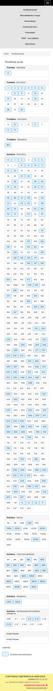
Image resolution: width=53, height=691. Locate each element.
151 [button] (28, 274)
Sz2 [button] (15, 508)
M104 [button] (25, 582)
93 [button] (21, 231)
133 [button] (8, 263)
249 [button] (23, 340)
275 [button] (21, 356)
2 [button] (15, 88)
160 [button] (8, 285)
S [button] (8, 73)
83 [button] (42, 220)
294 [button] (37, 361)
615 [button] (21, 388)
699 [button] (30, 432)
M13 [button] (22, 565)
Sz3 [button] (22, 508)
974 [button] (15, 497)
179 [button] (21, 296)
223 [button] (43, 323)
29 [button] (35, 182)
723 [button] (42, 443)
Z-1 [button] (16, 619)
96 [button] (35, 231)
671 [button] (44, 416)
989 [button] (36, 497)
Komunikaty (30, 21)
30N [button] (22, 523)
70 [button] (8, 214)
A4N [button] (9, 545)
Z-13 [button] (37, 619)
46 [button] (21, 110)
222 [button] (36, 323)
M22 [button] (37, 571)
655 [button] (30, 410)
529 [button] (22, 372)
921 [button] (8, 481)
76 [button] (8, 220)
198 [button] (21, 312)
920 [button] (42, 476)
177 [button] (8, 296)
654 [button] (23, 410)
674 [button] (22, 421)
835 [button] (22, 470)
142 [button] (15, 269)
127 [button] (8, 258)
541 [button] (43, 372)
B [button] (15, 125)
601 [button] (44, 378)
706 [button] (15, 437)
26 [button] (8, 104)
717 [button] (15, 443)
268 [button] (15, 350)
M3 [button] (28, 560)
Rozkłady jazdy (30, 10)
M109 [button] (25, 587)
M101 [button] (40, 576)
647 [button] (8, 410)
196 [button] (8, 312)
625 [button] (37, 394)
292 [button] (29, 361)
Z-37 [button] (16, 624)
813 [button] (37, 465)
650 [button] (15, 410)
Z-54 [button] (40, 624)
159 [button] (42, 280)
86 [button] (15, 225)
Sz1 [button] (8, 508)
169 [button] (21, 291)
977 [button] (22, 497)
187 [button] (35, 301)
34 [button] (35, 104)
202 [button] (8, 318)
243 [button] (43, 334)
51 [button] (8, 203)
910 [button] (15, 476)
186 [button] (28, 301)
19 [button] (8, 176)
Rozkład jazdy (18, 54)
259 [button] (23, 345)
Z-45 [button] (24, 624)
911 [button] (21, 476)
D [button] (28, 125)
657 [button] (44, 410)
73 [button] (28, 214)
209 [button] (15, 323)
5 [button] (35, 88)
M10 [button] (42, 560)
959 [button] (23, 492)
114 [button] (28, 247)
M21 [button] (29, 571)
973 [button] (8, 497)
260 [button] (30, 345)
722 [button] (35, 443)
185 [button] (21, 301)
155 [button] (15, 280)
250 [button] (30, 340)
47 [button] (22, 198)
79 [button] (22, 220)
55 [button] (21, 203)
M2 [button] (21, 560)
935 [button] (22, 487)
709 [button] (36, 437)
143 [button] (21, 269)
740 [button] (42, 448)
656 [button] (37, 410)
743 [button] (15, 454)
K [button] (22, 503)
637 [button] (37, 399)
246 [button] (15, 340)
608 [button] (30, 383)
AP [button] (8, 560)
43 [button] (35, 193)
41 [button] (15, 110)
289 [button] (22, 361)
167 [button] (8, 291)
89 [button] (35, 225)
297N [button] (17, 529)
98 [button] (8, 236)
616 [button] (28, 388)
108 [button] (35, 242)
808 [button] (30, 465)
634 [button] (22, 399)
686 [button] (43, 421)
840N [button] (43, 534)
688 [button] (15, 427)
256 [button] (15, 345)
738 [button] (35, 448)
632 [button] (15, 399)
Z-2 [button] (22, 619)
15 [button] (35, 93)
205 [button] (30, 318)
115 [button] (35, 247)
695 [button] (16, 432)
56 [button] (28, 203)
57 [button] (35, 203)
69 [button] (42, 209)
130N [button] (9, 529)
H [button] (15, 130)
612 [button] (8, 388)
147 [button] (42, 269)
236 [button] (22, 334)
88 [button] (28, 225)
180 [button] (28, 296)
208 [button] (8, 323)
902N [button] (9, 540)
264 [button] (44, 345)
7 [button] (8, 93)
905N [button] (35, 540)
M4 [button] (35, 560)
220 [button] (29, 323)
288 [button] (15, 361)
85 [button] (8, 225)
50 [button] (42, 198)
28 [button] (21, 104)
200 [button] (35, 312)
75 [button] (42, 214)
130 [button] (28, 258)
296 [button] (8, 367)
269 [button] (23, 350)
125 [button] (35, 253)
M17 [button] (8, 571)
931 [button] (8, 487)
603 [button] (8, 383)
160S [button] (15, 285)
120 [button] (15, 253)
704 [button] (8, 437)
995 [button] (44, 497)
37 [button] (42, 187)
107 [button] (28, 242)
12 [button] (8, 171)
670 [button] (37, 416)
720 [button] (21, 443)
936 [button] (29, 487)
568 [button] (22, 378)
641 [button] (22, 405)
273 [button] (8, 356)
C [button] (21, 125)
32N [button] (29, 523)
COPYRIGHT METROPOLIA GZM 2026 (25, 677)
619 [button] (42, 388)
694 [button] (8, 432)
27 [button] (15, 104)
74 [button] (35, 214)
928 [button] (36, 481)
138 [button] (42, 263)
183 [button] (8, 301)
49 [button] (35, 198)
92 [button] (15, 231)
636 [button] (30, 399)
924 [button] (22, 481)
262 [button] (37, 345)
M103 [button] (17, 582)
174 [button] (35, 291)
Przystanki (30, 33)
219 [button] (22, 323)
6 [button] (42, 88)
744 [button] (21, 454)
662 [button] (8, 416)
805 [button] (16, 465)
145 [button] (28, 269)
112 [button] (21, 247)
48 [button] (28, 198)
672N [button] (9, 534)
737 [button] (29, 448)
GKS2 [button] (17, 602)
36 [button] (42, 104)
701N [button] (26, 534)
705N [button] (34, 534)
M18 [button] (15, 571)
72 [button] (22, 214)
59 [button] (8, 209)
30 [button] (28, 104)
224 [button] (8, 329)
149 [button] (15, 274)
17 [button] (8, 99)
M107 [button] (9, 587)
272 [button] (43, 350)
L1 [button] (29, 503)
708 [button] (29, 437)
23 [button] (35, 99)
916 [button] (35, 476)
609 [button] (38, 383)
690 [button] (30, 427)
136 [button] (28, 263)
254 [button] (44, 340)
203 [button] (15, 318)
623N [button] (33, 529)
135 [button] (21, 263)
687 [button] (8, 427)
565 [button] (15, 378)
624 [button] (30, 394)
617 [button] (35, 388)
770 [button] (29, 459)
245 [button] (8, 340)
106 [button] (21, 242)
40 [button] (15, 193)
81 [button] (35, 220)
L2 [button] (36, 503)
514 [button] (44, 367)
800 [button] (8, 465)
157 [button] (28, 280)
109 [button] (42, 242)
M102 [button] (9, 582)
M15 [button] (36, 565)
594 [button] (30, 378)
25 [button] (8, 182)
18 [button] (42, 171)
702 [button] (44, 432)
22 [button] (28, 99)
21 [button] (22, 99)
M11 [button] (8, 565)
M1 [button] (15, 560)
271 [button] (36, 350)
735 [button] (15, 448)
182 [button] (42, 296)
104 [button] (8, 242)
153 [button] (42, 274)
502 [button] (30, 367)
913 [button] (28, 476)
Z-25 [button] (44, 619)
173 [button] (28, 291)
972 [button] (44, 492)
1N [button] (8, 523)
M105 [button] (34, 582)
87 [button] (22, 225)
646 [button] (44, 405)
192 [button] (28, 307)
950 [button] (8, 492)
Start (6, 54)
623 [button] (22, 394)
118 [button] (8, 253)
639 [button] (8, 405)
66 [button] (28, 209)
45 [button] (8, 198)
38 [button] (8, 110)
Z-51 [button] (32, 624)
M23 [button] (44, 571)
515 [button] (8, 372)
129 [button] (21, 258)
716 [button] (8, 443)
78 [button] (15, 220)
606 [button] (23, 383)
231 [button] (36, 329)
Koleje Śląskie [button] (13, 639)
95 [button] (28, 231)
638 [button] (44, 399)
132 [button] (42, 258)
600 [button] (37, 378)
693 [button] (44, 427)
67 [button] (35, 209)
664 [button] (23, 416)
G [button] (8, 130)
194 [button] (42, 307)
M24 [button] (9, 576)
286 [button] (43, 356)
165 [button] (36, 285)
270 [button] (30, 350)
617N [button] (25, 529)
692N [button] (17, 534)
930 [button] (44, 481)
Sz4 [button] (29, 508)
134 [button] (15, 263)
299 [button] (22, 367)
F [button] (42, 125)
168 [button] (15, 291)
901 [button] (8, 476)
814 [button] (44, 465)
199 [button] (28, 312)
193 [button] (35, 307)
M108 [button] (17, 587)
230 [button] (29, 329)
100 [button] (21, 236)
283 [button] (36, 356)
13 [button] (28, 93)
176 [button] (42, 291)
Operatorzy (30, 44)
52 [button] (15, 203)
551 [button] (8, 378)
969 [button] (37, 492)
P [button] (42, 503)
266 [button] (8, 350)
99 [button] (15, 236)
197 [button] (14, 312)
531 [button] (29, 372)
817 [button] (8, 470)
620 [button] (8, 394)
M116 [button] (34, 587)
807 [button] (23, 465)
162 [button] (23, 285)
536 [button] (36, 372)
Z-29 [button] (9, 624)
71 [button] (15, 214)
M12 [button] (15, 565)
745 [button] (28, 454)
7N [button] (15, 523)
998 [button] (8, 503)
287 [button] (8, 361)
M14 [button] (29, 565)
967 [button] (30, 492)
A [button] (8, 125)
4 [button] (28, 88)
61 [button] (15, 209)
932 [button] (15, 487)
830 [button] (15, 470)
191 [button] (21, 307)
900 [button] (44, 470)
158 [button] (35, 280)
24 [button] (42, 99)
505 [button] (37, 367)
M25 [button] (16, 576)
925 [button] (29, 481)
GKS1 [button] (9, 602)
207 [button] (44, 318)
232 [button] (43, 329)
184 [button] (15, 301)
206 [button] (37, 318)
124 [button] (28, 253)
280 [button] (29, 356)
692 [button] (37, 427)
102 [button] (35, 236)
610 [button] (44, 383)
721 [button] (28, 443)
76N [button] (37, 523)
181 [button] (35, 296)
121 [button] (21, 253)
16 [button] (42, 93)
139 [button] (8, 269)
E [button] (35, 125)
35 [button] (28, 187)
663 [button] (15, 416)
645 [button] (37, 405)
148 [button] (8, 274)
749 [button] (15, 459)
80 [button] (28, 220)
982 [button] (29, 497)
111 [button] (15, 247)
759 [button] (22, 459)
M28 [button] (24, 576)
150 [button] (21, 274)
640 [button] (16, 405)
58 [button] (42, 203)
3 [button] (21, 88)
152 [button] (35, 274)
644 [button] (30, 405)
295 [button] (44, 361)
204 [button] (22, 318)
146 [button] (35, 269)
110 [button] (8, 247)
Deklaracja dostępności (36, 688)
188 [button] (42, 301)
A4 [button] (15, 503)
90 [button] (42, 225)
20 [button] (15, 99)
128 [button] (15, 258)
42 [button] (28, 193)
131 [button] (35, 258)
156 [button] (21, 280)
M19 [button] (22, 571)
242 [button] (36, 334)
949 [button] (44, 487)
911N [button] (44, 540)
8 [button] (21, 165)
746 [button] (35, 454)
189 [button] (8, 307)
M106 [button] (42, 582)
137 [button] (35, 263)
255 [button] (8, 345)
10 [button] (35, 165)
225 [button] (15, 329)
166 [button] (43, 285)
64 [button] (21, 209)
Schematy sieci (30, 27)
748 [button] (8, 459)
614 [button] (15, 388)
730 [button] (8, 448)
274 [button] (15, 356)
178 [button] (14, 296)
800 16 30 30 (41, 679)
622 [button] (15, 394)
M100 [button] (31, 576)
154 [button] (8, 280)
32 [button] (15, 187)
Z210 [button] (9, 619)
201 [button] (42, 312)
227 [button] (22, 329)
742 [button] (8, 454)
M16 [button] (44, 565)
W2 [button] (8, 145)
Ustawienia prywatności (35, 685)
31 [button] (8, 187)
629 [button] (8, 399)
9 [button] (15, 93)
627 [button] (44, 394)
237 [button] (29, 334)
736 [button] (22, 448)
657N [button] (42, 529)
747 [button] (42, 454)
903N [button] (17, 540)
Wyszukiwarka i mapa (30, 16)
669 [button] (30, 416)
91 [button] (8, 231)
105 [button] (15, 242)
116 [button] (42, 247)
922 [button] (15, 481)
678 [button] (36, 421)
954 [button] (16, 492)
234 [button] (8, 334)
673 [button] (15, 421)
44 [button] (42, 193)
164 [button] (29, 285)
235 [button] (15, 334)
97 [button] (42, 231)
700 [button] (37, 432)
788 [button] (43, 459)
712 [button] (43, 437)
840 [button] (30, 470)
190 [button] (15, 307)
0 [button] (8, 160)
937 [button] (36, 487)
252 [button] (37, 340)
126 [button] (42, 253)
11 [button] (21, 93)
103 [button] (42, 236)
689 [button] (23, 427)
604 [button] (16, 383)
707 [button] (22, 437)
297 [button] (15, 367)
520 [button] (15, 372)
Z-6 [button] (29, 619)
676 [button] (29, 421)
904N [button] (26, 540)
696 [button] (23, 432)
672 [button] (8, 421)
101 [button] (28, 236)
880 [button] (37, 470)
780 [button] (36, 459)
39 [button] (8, 193)
